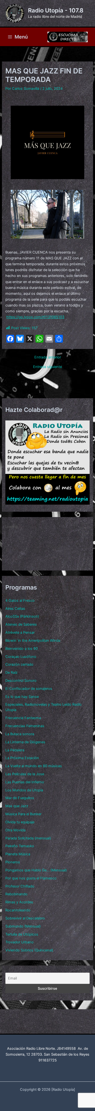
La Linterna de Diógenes (25, 742)
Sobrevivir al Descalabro (25, 918)
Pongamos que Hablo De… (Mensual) (36, 870)
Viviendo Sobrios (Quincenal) (29, 950)
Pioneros (12, 862)
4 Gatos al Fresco (20, 600)
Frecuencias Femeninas (24, 726)
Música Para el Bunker (23, 814)
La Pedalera (14, 750)
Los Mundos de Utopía (24, 790)
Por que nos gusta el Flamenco (31, 878)
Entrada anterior (47, 357)
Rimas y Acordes (19, 902)
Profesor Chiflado (19, 886)
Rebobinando (16, 894)
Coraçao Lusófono (20, 656)
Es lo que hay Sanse (22, 696)
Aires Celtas (15, 608)
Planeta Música (17, 854)
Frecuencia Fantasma (23, 718)
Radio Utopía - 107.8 (55, 10)
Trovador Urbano (19, 942)
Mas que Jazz (16, 806)
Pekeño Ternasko (19, 846)
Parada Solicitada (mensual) (28, 838)
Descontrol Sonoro (21, 680)
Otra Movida (15, 830)
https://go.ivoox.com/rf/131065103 (35, 317)
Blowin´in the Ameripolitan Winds (32, 640)
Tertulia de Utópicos (21, 934)
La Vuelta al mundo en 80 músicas (33, 766)
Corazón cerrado (19, 664)
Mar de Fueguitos (19, 798)
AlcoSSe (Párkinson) (22, 616)
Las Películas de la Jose (24, 774)
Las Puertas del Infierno (24, 782)
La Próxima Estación (22, 758)
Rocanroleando (17, 910)
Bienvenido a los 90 (21, 648)
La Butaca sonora (19, 734)
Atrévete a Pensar (20, 632)
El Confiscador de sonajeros (28, 688)
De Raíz (11, 672)
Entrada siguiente (47, 367)
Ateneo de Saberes (21, 624)
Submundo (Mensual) (23, 926)
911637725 (47, 1060)
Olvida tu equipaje (19, 822)
